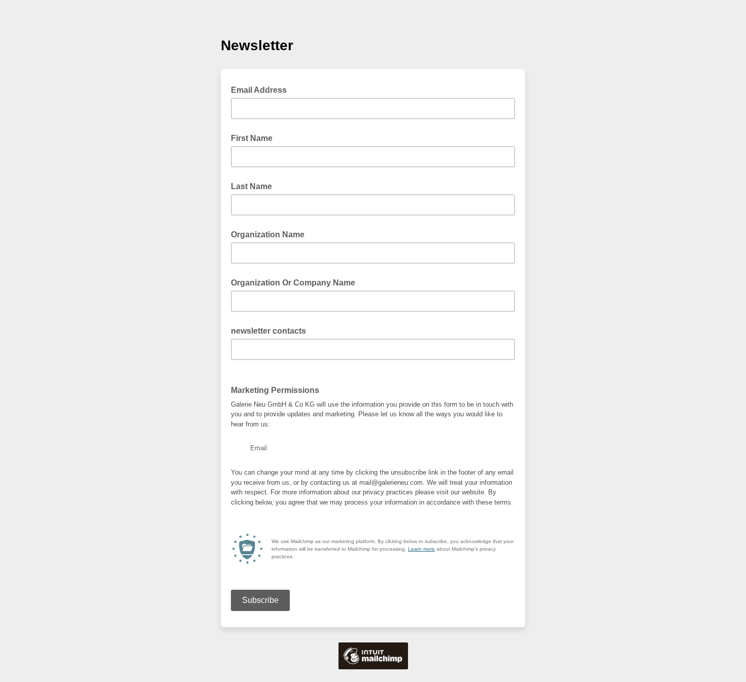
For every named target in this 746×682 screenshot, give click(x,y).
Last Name (251, 186)
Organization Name (267, 234)
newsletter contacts (268, 331)
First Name (252, 138)
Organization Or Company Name (293, 282)
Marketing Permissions (275, 390)
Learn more (421, 549)
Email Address (262, 89)
